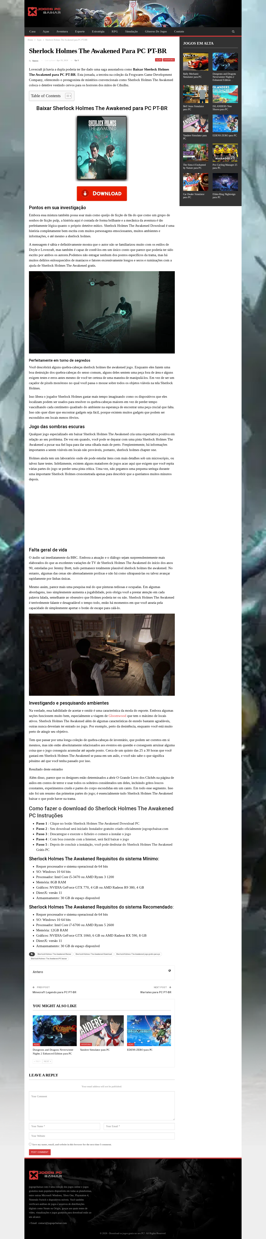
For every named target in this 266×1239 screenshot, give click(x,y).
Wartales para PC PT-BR (155, 992)
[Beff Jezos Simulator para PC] (195, 94)
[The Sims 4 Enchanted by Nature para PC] (195, 153)
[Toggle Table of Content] (66, 96)
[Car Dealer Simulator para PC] (195, 182)
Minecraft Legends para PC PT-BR (54, 992)
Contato (179, 31)
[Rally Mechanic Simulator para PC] (195, 62)
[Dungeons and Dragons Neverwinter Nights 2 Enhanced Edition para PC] (55, 1030)
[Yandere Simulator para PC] (102, 1030)
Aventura (62, 31)
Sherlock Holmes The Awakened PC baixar (49, 959)
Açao (46, 31)
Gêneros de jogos (156, 31)
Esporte (80, 31)
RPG (115, 31)
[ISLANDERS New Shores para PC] (225, 94)
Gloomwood (117, 716)
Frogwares (136, 74)
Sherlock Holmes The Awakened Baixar (54, 954)
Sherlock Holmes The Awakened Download (93, 954)
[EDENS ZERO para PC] (149, 1030)
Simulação (131, 31)
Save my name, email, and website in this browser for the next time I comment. (71, 1144)
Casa (32, 31)
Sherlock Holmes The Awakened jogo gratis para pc (138, 954)
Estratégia (98, 31)
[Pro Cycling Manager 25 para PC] (225, 153)
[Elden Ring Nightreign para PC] (225, 182)
